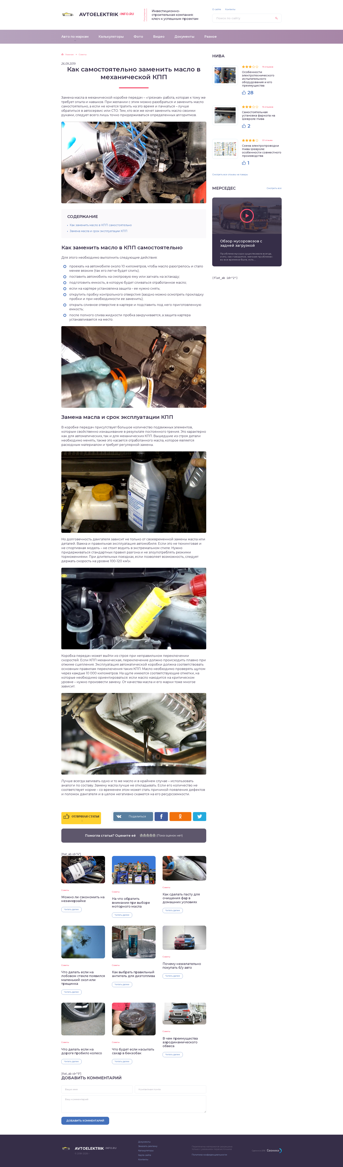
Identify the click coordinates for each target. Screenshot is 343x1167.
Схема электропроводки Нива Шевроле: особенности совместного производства (261, 151)
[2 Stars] (144, 835)
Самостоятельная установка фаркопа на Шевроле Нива (258, 115)
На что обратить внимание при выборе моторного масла (131, 902)
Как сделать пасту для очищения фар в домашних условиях (181, 898)
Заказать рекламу (147, 1146)
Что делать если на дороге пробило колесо (81, 1051)
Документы (144, 1141)
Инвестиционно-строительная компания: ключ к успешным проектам (175, 15)
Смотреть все (274, 188)
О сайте (216, 9)
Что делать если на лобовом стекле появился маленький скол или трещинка (83, 978)
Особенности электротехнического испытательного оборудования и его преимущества (258, 78)
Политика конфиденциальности (209, 1154)
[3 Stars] (147, 835)
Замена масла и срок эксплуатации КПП (98, 231)
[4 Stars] (150, 835)
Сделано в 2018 (258, 1151)
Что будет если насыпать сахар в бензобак (133, 1051)
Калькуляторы (146, 1150)
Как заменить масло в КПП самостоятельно (101, 225)
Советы (65, 890)
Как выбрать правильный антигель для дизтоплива (133, 974)
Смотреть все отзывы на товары (230, 174)
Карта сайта (144, 1155)
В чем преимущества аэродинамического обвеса (180, 1042)
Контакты (230, 9)
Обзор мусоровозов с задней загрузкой (241, 243)
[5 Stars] (154, 835)
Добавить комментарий (85, 1120)
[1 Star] (141, 835)
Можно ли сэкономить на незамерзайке (83, 899)
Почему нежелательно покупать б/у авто (182, 965)
